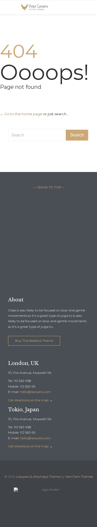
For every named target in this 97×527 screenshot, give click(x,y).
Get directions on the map (28, 400)
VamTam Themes (79, 477)
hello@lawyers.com (35, 392)
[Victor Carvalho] (35, 7)
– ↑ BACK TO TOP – (48, 187)
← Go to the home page (21, 114)
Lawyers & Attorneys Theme (38, 477)
